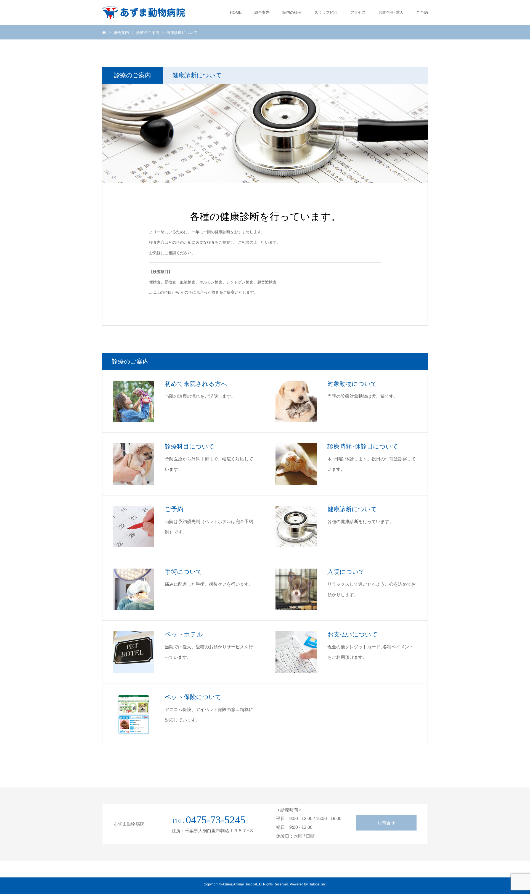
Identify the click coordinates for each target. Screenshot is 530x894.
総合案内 (262, 12)
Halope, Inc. (318, 884)
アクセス (358, 12)
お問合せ (386, 823)
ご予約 (422, 12)
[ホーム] (104, 32)
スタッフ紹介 (326, 12)
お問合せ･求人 (391, 12)
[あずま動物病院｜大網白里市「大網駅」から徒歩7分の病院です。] (143, 12)
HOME (236, 12)
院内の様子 (292, 12)
